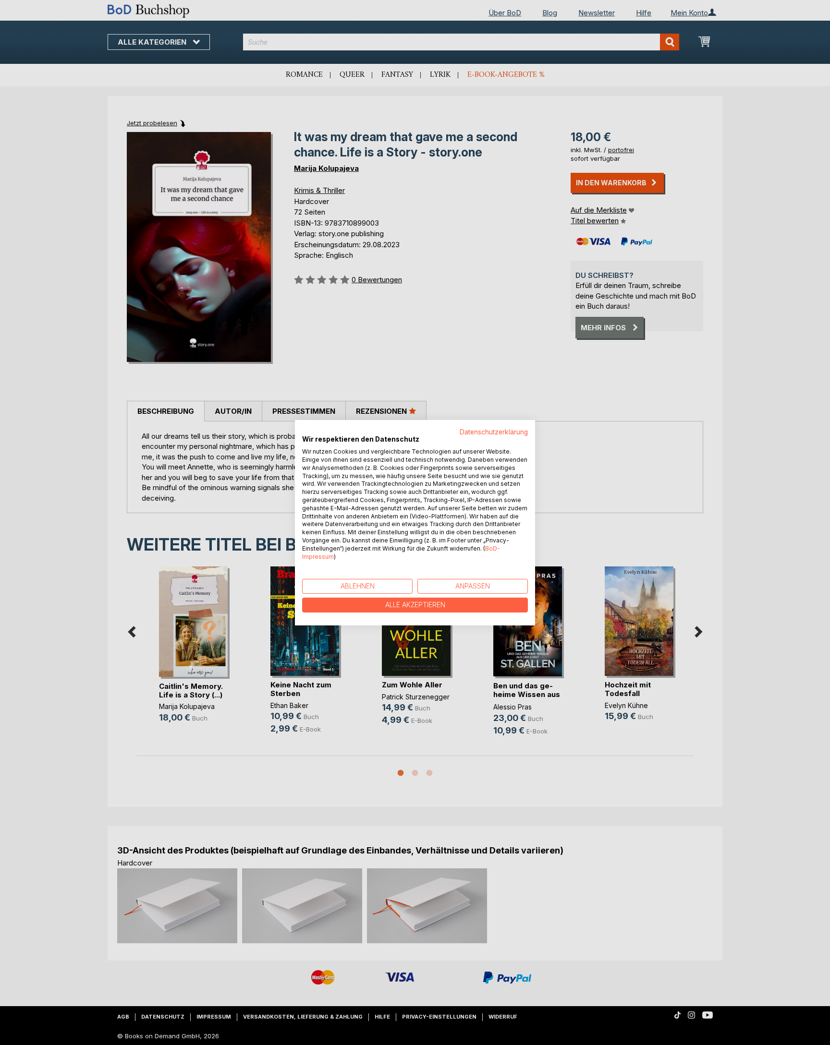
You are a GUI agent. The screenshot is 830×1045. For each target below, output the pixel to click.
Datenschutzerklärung (494, 431)
